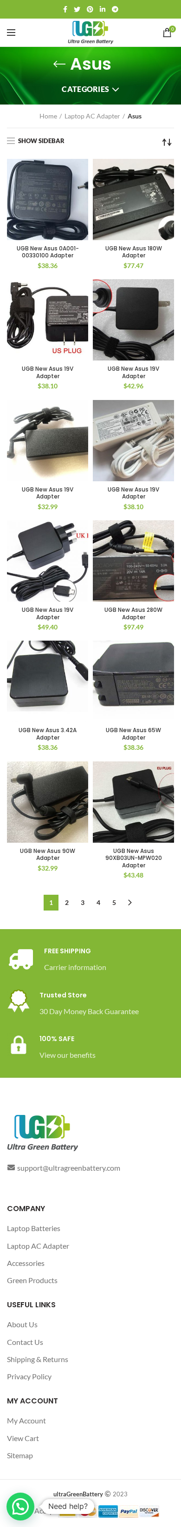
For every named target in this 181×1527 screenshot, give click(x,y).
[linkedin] (103, 9)
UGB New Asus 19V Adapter (47, 372)
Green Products (32, 1280)
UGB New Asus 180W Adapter (133, 252)
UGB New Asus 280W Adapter (133, 613)
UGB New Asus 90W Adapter (47, 854)
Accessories (26, 1262)
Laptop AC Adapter (92, 116)
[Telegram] (115, 9)
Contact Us (25, 1341)
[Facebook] (65, 9)
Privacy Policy (29, 1376)
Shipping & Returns (37, 1359)
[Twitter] (77, 9)
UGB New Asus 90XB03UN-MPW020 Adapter (133, 858)
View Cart (23, 1438)
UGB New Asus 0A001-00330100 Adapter (48, 252)
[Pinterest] (90, 9)
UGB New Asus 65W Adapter (133, 734)
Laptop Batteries (33, 1228)
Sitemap (20, 1455)
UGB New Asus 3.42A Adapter (48, 734)
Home (48, 116)
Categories (85, 89)
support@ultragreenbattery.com (68, 1167)
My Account (26, 1420)
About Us (22, 1324)
